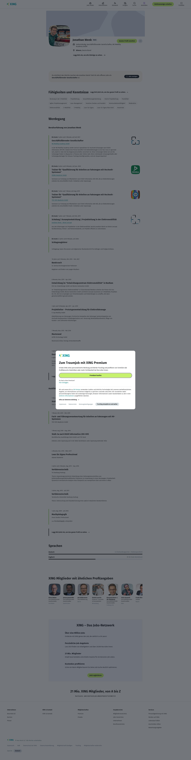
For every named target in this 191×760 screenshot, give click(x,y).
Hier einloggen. (64, 382)
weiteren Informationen (66, 396)
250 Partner (76, 389)
